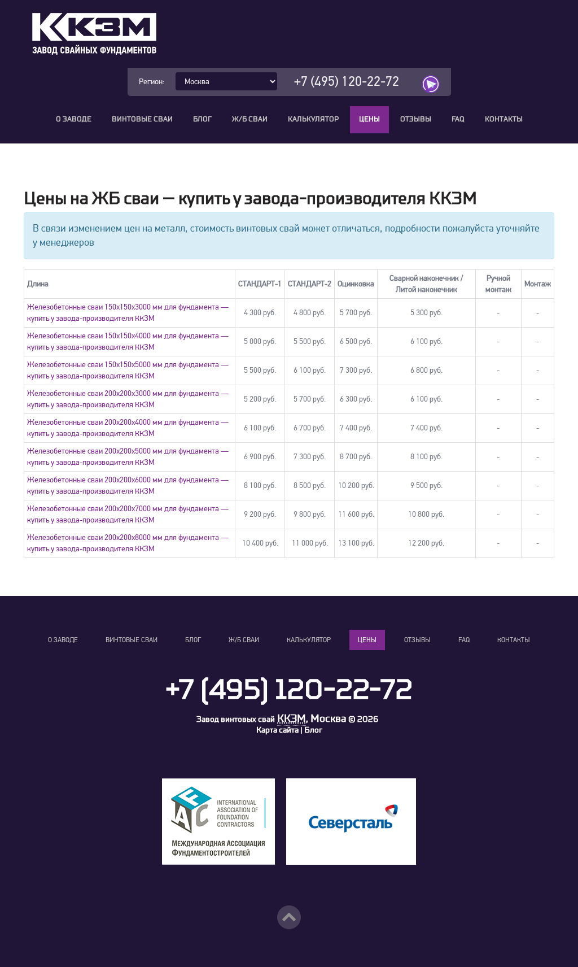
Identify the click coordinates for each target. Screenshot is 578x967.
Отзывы (415, 119)
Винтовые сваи (142, 119)
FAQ (458, 119)
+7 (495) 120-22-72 (346, 81)
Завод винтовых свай (235, 719)
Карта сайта (277, 730)
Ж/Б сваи (250, 119)
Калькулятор (313, 119)
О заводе (73, 119)
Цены (369, 119)
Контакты (504, 119)
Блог (202, 119)
